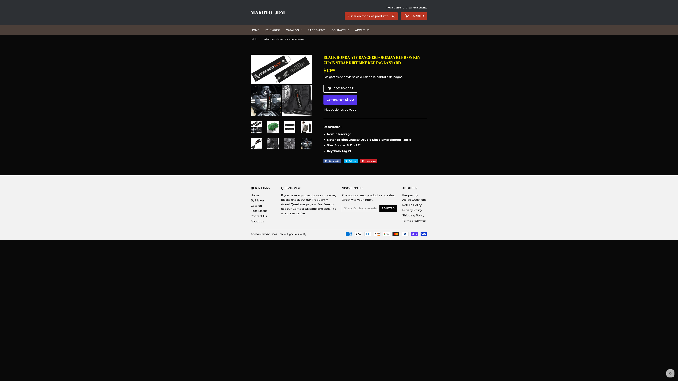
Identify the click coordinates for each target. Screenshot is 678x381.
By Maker (272, 30)
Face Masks (316, 30)
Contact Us (340, 30)
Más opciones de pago (340, 109)
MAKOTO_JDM (268, 12)
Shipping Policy (413, 215)
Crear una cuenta (416, 7)
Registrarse (393, 7)
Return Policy (412, 205)
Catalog (293, 30)
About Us (362, 30)
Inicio (254, 39)
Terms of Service (414, 220)
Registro (388, 208)
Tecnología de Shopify (293, 234)
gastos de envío (340, 77)
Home (255, 30)
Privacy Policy (412, 210)
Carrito (417, 16)
